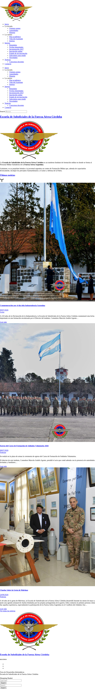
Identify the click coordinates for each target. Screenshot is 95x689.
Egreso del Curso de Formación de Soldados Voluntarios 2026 (24, 446)
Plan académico (15, 37)
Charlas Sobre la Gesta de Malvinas (14, 590)
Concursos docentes (16, 62)
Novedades (13, 58)
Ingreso (12, 41)
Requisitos (13, 45)
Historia (12, 33)
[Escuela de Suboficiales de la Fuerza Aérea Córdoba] (29, 650)
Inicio (7, 24)
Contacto (8, 64)
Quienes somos (14, 28)
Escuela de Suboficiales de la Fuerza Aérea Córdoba (31, 116)
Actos (2, 312)
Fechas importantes (16, 47)
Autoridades (13, 30)
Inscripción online (15, 51)
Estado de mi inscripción (18, 53)
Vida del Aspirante (16, 39)
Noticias (8, 60)
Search (2, 111)
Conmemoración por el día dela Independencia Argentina (22, 305)
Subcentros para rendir (17, 55)
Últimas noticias (7, 175)
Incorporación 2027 (16, 49)
